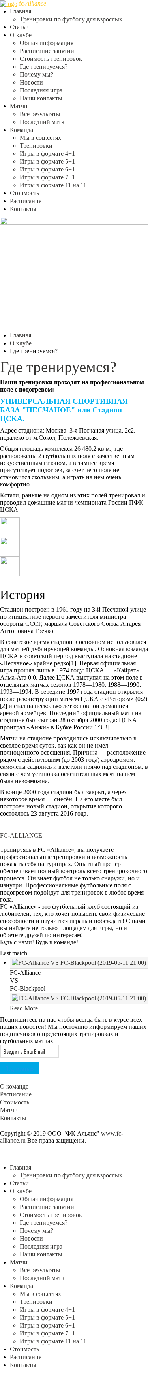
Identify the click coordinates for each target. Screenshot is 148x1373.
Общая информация (46, 43)
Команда (21, 129)
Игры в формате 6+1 (47, 169)
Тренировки (36, 145)
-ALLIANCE (21, 835)
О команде (14, 1086)
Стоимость (24, 193)
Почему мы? (36, 74)
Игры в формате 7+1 (47, 177)
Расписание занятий (47, 50)
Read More (24, 1008)
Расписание (25, 201)
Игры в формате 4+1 (47, 153)
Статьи (19, 27)
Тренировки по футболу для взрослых (71, 19)
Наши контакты (41, 98)
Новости (31, 82)
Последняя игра (41, 90)
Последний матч (42, 122)
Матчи (19, 106)
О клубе (21, 35)
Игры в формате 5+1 (47, 161)
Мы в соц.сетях (40, 137)
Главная (20, 11)
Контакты (23, 208)
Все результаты (40, 114)
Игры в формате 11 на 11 (53, 185)
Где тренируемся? (43, 66)
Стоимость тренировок (51, 58)
